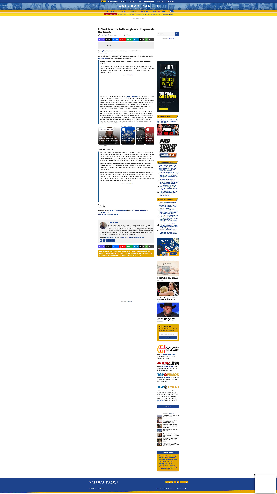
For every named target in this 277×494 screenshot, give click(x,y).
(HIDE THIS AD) (141, 18)
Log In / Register (170, 1)
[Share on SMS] (146, 39)
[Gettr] (169, 482)
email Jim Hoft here (111, 237)
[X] (172, 482)
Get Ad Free (160, 1)
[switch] (172, 11)
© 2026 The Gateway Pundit (96, 489)
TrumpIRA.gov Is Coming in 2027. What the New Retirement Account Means (171, 444)
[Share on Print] (152, 39)
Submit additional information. (108, 214)
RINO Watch (123, 1)
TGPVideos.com (165, 377)
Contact (168, 489)
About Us (113, 11)
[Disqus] (126, 279)
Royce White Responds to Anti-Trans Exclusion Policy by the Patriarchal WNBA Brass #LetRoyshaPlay (169, 193)
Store (139, 1)
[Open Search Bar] (167, 11)
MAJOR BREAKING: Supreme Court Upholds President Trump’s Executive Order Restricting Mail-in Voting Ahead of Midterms (169, 181)
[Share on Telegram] (134, 39)
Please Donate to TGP (148, 1)
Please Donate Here (168, 452)
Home (106, 11)
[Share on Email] (149, 39)
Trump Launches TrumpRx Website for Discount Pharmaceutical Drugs (169, 421)
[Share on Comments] (143, 39)
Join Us (123, 11)
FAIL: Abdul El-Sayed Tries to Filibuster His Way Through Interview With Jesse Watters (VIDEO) (168, 187)
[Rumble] (178, 482)
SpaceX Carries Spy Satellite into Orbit (170, 430)
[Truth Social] (166, 482)
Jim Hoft (113, 222)
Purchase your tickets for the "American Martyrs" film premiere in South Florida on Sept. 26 (139, 14)
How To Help (144, 11)
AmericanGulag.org (166, 366)
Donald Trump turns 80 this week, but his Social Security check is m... (170, 426)
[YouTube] (186, 482)
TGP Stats (168, 406)
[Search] (177, 34)
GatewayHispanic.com (167, 354)
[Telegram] (181, 482)
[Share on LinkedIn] (137, 39)
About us (162, 489)
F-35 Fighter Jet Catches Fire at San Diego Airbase (171, 416)
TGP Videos (132, 1)
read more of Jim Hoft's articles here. (132, 237)
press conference (132, 96)
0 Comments (129, 35)
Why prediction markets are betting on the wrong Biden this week (171, 435)
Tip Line (103, 1)
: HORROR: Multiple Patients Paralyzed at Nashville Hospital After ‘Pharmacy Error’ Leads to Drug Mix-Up (169, 226)
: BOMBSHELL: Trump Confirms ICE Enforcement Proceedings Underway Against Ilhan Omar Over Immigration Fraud (169, 232)
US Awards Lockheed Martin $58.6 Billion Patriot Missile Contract (170, 440)
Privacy (174, 489)
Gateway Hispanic (113, 1)
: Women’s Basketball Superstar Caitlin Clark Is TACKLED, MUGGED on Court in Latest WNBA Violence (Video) (168, 204)
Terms (178, 489)
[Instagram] (183, 482)
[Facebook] (175, 482)
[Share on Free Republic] (140, 39)
